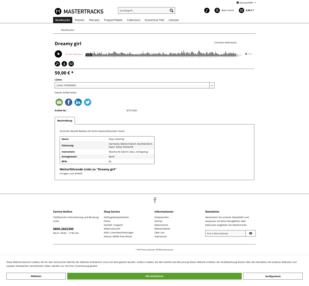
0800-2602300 (63, 229)
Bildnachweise (162, 228)
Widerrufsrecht (112, 228)
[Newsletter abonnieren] (251, 233)
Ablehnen (36, 276)
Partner (158, 221)
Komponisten (161, 217)
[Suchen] (171, 10)
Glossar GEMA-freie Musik (118, 236)
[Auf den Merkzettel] (58, 64)
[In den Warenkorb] (72, 64)
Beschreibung (64, 120)
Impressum (160, 236)
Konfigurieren (273, 276)
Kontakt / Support (113, 224)
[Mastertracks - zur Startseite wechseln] (79, 11)
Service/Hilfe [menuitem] (246, 2)
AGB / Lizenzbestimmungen (119, 232)
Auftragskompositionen (116, 217)
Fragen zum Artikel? (72, 173)
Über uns (159, 232)
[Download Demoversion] (65, 65)
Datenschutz (161, 224)
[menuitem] (146, 10)
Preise (107, 221)
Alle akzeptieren (154, 276)
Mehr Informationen (110, 265)
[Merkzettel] (206, 10)
